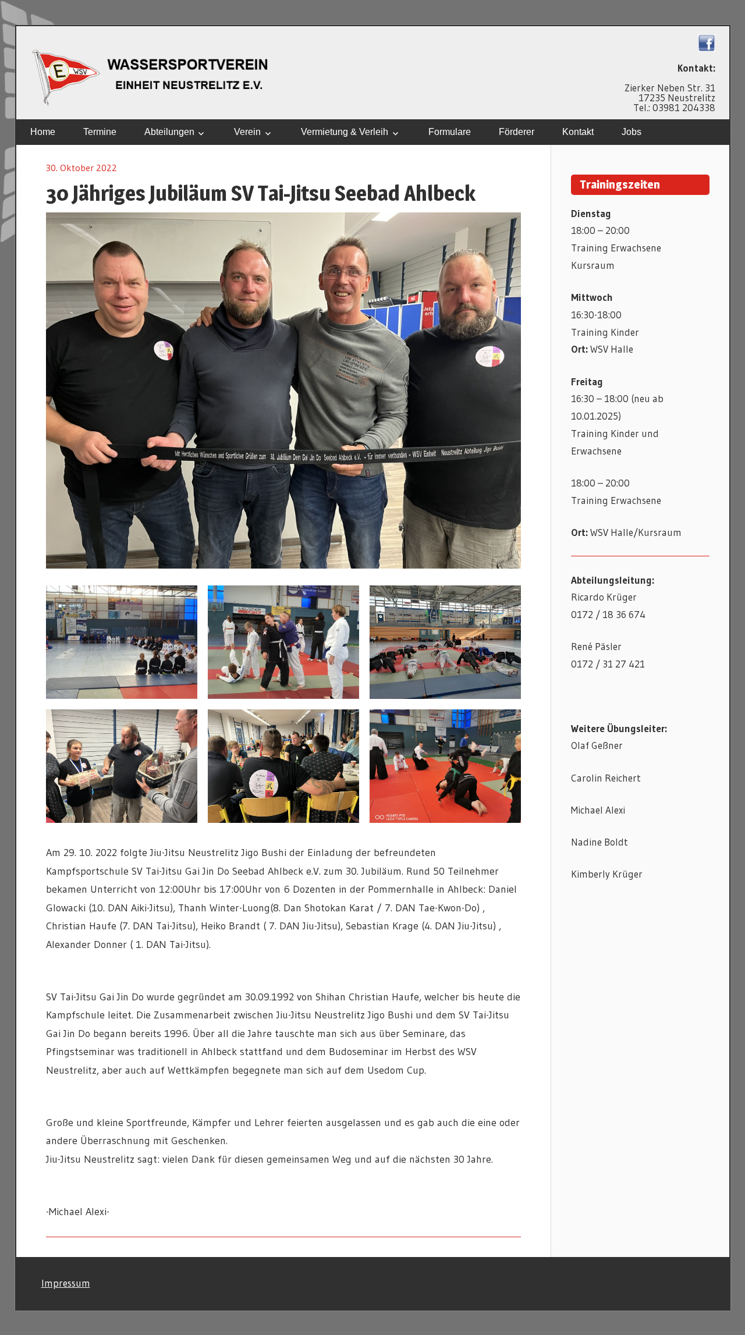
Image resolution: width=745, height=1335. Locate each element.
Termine (99, 132)
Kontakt (578, 132)
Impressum (65, 1283)
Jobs (631, 132)
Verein (247, 132)
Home (42, 132)
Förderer (516, 132)
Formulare (449, 132)
